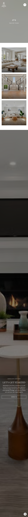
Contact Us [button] (14, 397)
